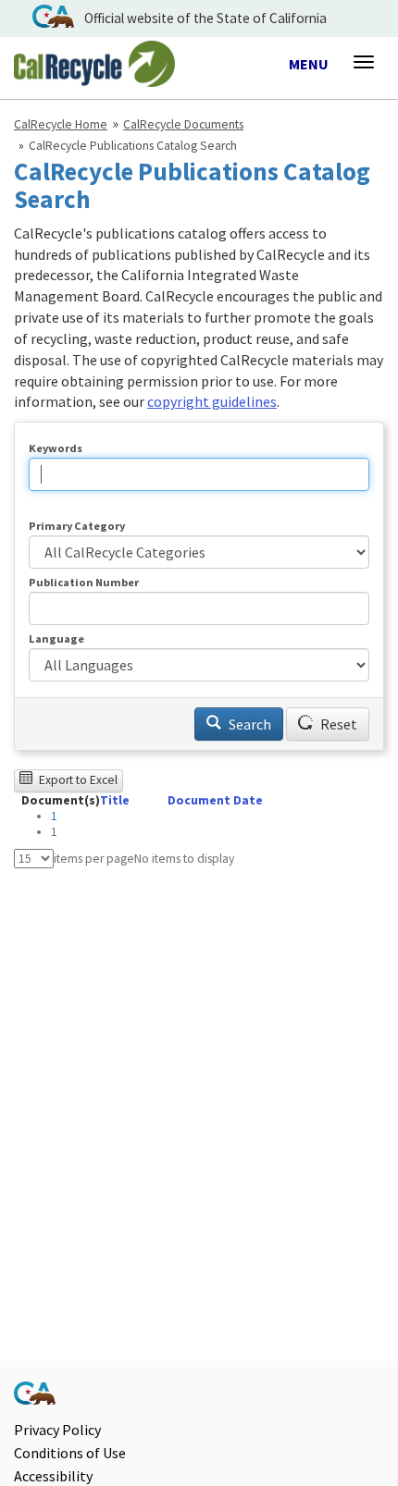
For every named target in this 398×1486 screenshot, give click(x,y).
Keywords (55, 448)
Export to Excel (77, 780)
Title (115, 800)
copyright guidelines (212, 401)
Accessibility (53, 1476)
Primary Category (77, 526)
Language (56, 638)
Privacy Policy (57, 1429)
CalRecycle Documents (183, 124)
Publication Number (84, 582)
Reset (337, 724)
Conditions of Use (70, 1452)
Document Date (215, 800)
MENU (309, 65)
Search (248, 724)
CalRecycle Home (60, 124)
